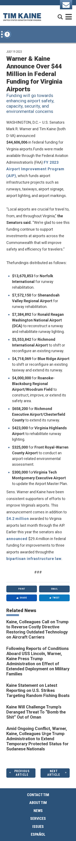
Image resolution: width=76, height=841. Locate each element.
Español (38, 834)
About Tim (38, 802)
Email (54, 589)
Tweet (56, 598)
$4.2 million (17, 518)
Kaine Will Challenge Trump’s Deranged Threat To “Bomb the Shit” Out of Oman (36, 712)
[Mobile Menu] (68, 15)
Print (21, 589)
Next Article (53, 772)
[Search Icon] (60, 15)
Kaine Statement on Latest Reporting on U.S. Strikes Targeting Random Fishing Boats (38, 690)
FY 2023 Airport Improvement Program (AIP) (35, 169)
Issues (38, 826)
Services (38, 818)
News (38, 810)
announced (16, 538)
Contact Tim (38, 795)
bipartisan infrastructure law (33, 558)
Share (23, 598)
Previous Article (22, 772)
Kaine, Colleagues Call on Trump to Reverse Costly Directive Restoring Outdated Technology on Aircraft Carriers (37, 629)
